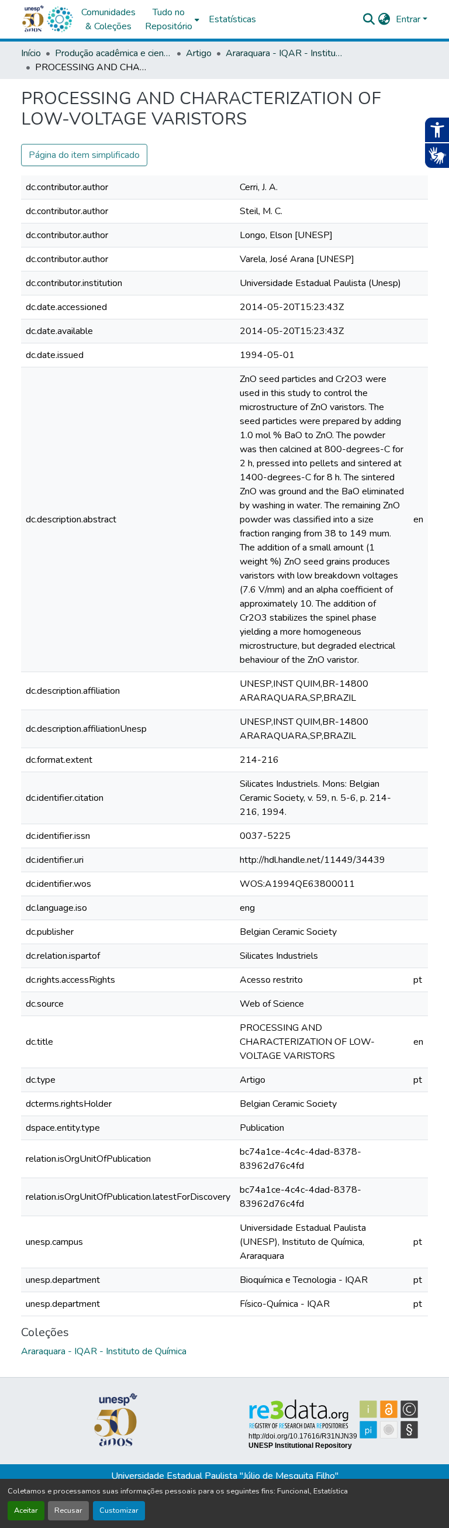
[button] (59, 19)
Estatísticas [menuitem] (232, 19)
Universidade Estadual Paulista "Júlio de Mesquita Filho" (225, 1476)
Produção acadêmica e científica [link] (113, 53)
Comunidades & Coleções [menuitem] (108, 19)
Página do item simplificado (84, 155)
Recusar (68, 1510)
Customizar (119, 1510)
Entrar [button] (409, 19)
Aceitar (26, 1510)
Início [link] (31, 53)
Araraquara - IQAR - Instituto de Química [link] (284, 53)
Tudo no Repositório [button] (168, 19)
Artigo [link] (199, 53)
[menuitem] (172, 19)
